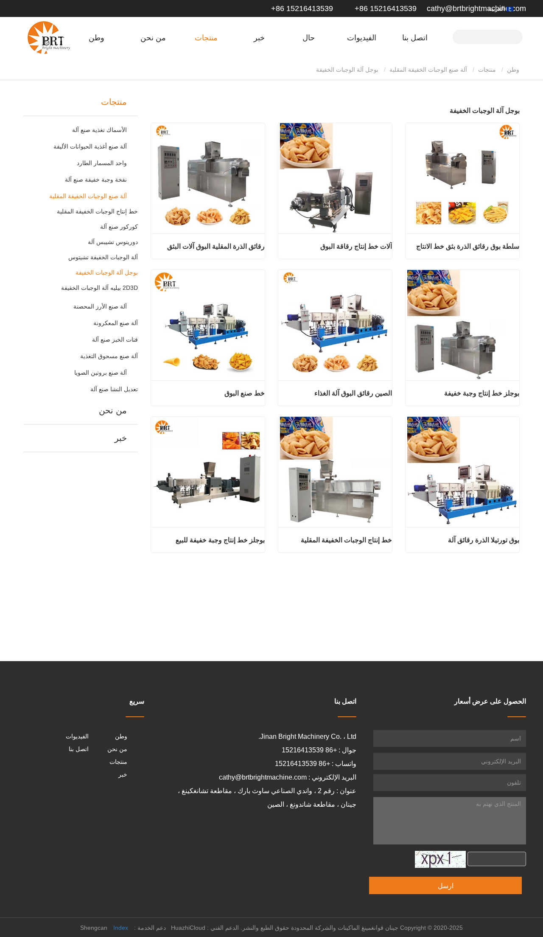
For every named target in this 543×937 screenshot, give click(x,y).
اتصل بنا (415, 38)
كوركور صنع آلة (119, 226)
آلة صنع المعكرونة (115, 323)
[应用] (513, 36)
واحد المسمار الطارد (102, 163)
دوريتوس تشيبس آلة (113, 241)
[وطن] (49, 37)
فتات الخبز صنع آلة (115, 339)
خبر (121, 438)
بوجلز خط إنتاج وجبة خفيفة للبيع (220, 540)
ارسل (445, 885)
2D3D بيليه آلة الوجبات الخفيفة (99, 287)
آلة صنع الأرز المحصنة (100, 306)
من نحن (113, 410)
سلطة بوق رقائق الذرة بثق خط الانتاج (467, 246)
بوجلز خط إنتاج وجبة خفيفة (481, 393)
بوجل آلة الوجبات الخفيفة (107, 272)
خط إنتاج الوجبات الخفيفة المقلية (97, 211)
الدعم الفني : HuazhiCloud (205, 927)
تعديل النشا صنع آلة (114, 389)
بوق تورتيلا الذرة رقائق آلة (483, 540)
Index (120, 927)
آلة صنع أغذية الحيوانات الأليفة (90, 146)
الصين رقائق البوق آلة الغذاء (353, 393)
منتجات (487, 69)
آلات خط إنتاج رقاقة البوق (356, 246)
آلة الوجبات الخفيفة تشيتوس (103, 257)
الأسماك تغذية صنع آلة (99, 129)
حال (308, 38)
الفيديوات (361, 38)
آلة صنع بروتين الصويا (100, 372)
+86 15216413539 (385, 8)
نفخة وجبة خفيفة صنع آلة (96, 179)
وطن (96, 38)
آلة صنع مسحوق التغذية (109, 356)
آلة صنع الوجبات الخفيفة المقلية (428, 69)
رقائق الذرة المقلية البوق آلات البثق (216, 246)
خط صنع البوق (244, 393)
